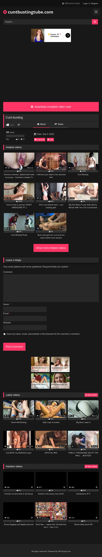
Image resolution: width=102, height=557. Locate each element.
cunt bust (40, 140)
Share (60, 124)
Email (6, 313)
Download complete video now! (52, 106)
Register (94, 3)
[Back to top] (94, 549)
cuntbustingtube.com (30, 12)
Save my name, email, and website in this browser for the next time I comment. (43, 334)
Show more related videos (51, 247)
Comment (7, 272)
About (43, 124)
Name (6, 304)
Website (7, 323)
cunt (51, 140)
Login (85, 3)
